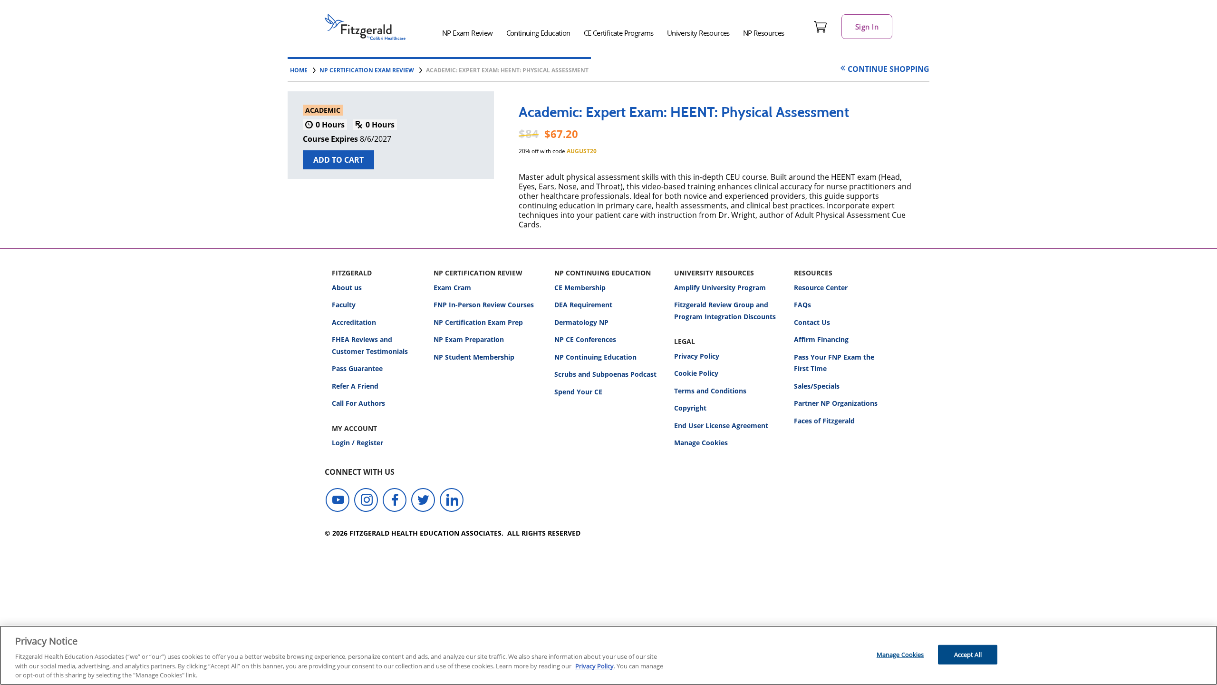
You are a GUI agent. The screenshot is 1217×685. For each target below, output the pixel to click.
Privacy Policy (696, 356)
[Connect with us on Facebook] (394, 500)
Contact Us (812, 322)
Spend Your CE (578, 391)
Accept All (968, 654)
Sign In (867, 26)
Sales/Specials (817, 386)
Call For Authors (358, 403)
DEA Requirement (583, 304)
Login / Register (357, 442)
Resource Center (821, 287)
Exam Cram (452, 287)
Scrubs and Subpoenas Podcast (605, 374)
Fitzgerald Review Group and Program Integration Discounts (725, 310)
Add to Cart (338, 160)
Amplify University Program (720, 287)
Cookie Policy (696, 373)
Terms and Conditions (710, 390)
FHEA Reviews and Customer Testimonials (370, 345)
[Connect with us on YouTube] (337, 500)
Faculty (344, 304)
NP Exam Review (467, 33)
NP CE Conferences (585, 339)
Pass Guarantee (357, 368)
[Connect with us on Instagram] (366, 500)
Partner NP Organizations (836, 403)
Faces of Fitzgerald (824, 420)
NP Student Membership (474, 357)
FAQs (802, 304)
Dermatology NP (581, 322)
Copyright (690, 407)
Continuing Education (538, 33)
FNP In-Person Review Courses (484, 304)
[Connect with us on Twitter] (423, 500)
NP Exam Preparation (469, 339)
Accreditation (354, 322)
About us (347, 287)
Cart (820, 26)
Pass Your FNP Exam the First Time (834, 362)
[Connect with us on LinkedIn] (452, 500)
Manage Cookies (701, 443)
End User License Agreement (721, 425)
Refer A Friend (355, 386)
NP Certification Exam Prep (478, 322)
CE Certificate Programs (619, 33)
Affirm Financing (821, 339)
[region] (608, 655)
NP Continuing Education (595, 357)
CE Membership (580, 287)
